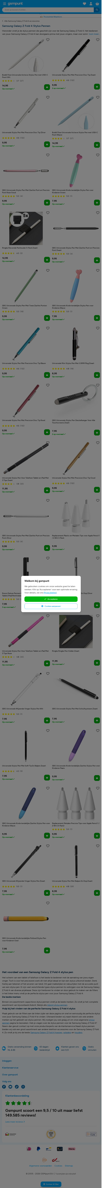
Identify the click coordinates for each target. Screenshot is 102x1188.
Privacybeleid (50, 592)
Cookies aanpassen (52, 606)
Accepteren (52, 599)
